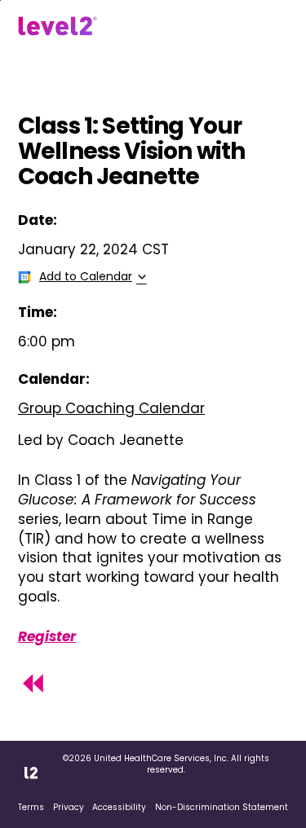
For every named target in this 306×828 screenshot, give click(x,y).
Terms (31, 807)
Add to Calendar (85, 276)
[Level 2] (57, 26)
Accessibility (119, 807)
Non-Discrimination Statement (221, 807)
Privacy (68, 807)
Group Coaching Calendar (111, 408)
